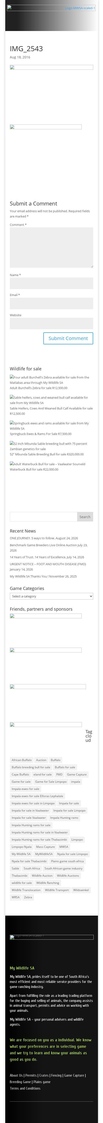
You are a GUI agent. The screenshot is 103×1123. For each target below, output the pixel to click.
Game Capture (77, 774)
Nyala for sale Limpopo (72, 854)
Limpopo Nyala (22, 847)
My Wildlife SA (21, 854)
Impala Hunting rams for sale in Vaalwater (40, 832)
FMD (59, 774)
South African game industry (63, 868)
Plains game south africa (67, 861)
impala (75, 782)
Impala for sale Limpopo (69, 810)
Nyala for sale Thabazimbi (29, 861)
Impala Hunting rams (64, 818)
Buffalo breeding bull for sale (31, 767)
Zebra (28, 897)
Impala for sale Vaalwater (29, 818)
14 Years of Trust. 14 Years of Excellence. (38, 557)
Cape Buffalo (20, 774)
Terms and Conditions (25, 1088)
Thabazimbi (19, 876)
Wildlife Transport (57, 890)
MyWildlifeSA (44, 854)
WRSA (16, 897)
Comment (18, 225)
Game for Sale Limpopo (51, 782)
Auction (41, 760)
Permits (31, 1075)
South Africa (32, 868)
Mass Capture (45, 847)
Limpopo (77, 840)
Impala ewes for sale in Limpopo (33, 803)
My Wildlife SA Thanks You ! (29, 576)
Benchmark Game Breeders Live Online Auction (43, 545)
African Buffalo (22, 760)
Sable (15, 868)
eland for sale (43, 774)
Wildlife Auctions (68, 876)
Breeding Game (20, 1082)
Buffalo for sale (65, 767)
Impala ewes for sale (25, 789)
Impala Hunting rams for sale (31, 825)
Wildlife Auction (42, 876)
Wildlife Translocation (26, 890)
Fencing (56, 1075)
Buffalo (55, 760)
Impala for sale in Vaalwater (30, 810)
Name (15, 275)
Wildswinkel (81, 890)
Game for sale (21, 782)
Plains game (42, 1082)
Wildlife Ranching (47, 883)
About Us (16, 1075)
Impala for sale (69, 803)
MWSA (63, 847)
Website (15, 315)
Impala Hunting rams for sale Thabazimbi (39, 840)
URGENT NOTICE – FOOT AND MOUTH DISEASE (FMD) (48, 564)
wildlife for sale (22, 883)
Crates (44, 1075)
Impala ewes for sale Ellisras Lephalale (37, 796)
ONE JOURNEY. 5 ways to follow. (32, 538)
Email (15, 295)
